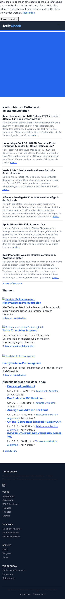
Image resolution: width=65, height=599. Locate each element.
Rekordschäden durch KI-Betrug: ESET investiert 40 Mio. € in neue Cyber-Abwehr (31, 117)
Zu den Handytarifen (15, 318)
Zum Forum (11, 451)
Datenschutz (8, 578)
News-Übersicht (13, 283)
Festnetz (6, 508)
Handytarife (8, 496)
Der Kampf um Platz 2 (21, 386)
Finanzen (6, 511)
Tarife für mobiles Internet (19, 330)
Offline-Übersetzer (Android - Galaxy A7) (34, 421)
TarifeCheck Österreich (13, 570)
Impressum (7, 574)
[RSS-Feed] (3, 485)
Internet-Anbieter (10, 532)
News (5, 549)
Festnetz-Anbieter (45, 402)
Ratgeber (7, 553)
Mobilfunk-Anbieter (47, 390)
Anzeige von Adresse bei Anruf (27, 410)
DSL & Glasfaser (10, 504)
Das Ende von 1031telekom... (26, 398)
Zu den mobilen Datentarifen (19, 346)
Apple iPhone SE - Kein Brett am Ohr (23, 224)
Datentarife (7, 500)
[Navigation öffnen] (58, 26)
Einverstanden (9, 19)
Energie (6, 515)
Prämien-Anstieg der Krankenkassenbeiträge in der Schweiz (30, 199)
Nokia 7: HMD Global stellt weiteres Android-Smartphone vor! (28, 172)
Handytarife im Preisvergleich (21, 302)
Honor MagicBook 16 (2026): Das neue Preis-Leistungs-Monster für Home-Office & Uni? (29, 144)
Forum (5, 557)
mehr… (34, 135)
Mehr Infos (29, 12)
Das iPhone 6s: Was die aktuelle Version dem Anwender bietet (29, 256)
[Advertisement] (32, 64)
